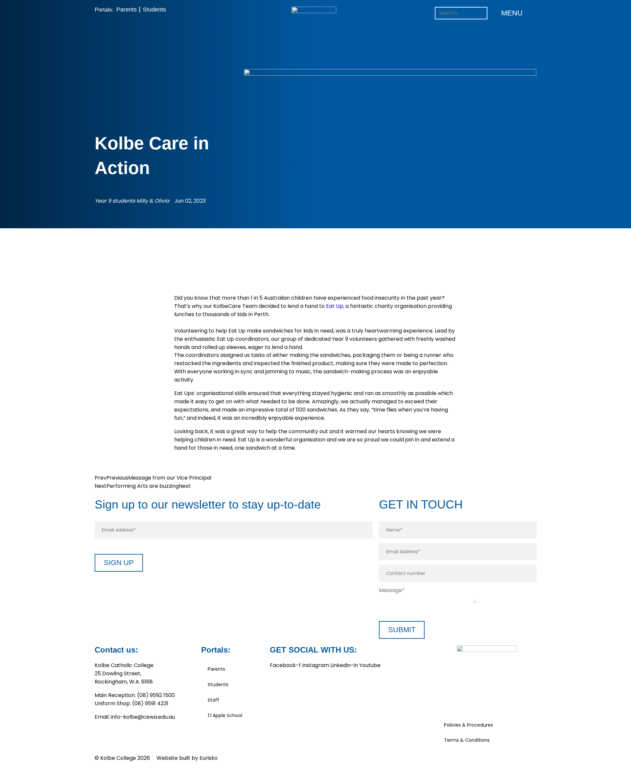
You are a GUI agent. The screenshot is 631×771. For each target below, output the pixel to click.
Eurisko (208, 758)
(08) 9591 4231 (150, 703)
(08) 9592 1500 (156, 695)
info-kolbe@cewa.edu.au (143, 717)
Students (154, 9)
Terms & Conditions (467, 740)
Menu (512, 13)
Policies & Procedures (468, 725)
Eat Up (334, 306)
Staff (213, 700)
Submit (401, 630)
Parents (126, 9)
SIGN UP (119, 563)
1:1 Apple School (225, 715)
